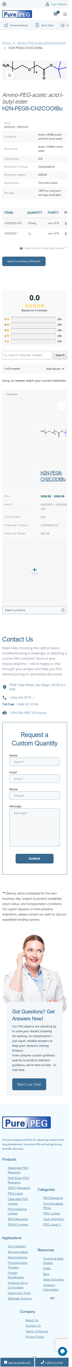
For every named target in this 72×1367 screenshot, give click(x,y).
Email (13, 772)
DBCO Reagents (19, 1188)
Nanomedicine (17, 1257)
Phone (13, 789)
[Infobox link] (44, 25)
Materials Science (20, 1298)
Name (13, 755)
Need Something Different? (23, 261)
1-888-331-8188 (54, 1362)
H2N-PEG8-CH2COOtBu (53, 476)
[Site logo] (17, 14)
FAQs (47, 1268)
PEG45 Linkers (18, 1224)
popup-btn (15, 26)
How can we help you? (19, 1362)
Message (15, 806)
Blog (46, 1274)
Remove (62, 406)
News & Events (53, 1279)
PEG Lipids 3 (52, 1224)
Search (60, 355)
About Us (31, 1320)
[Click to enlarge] (9, 75)
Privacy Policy (34, 1337)
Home (6, 43)
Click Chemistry (53, 1219)
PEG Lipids (15, 1193)
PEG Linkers (51, 1213)
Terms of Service (36, 1331)
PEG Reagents (53, 1198)
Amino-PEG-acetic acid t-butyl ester (32, 98)
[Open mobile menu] (65, 14)
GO (52, 1298)
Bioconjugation (18, 1252)
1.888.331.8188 (27, 704)
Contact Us (33, 1325)
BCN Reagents (18, 1219)
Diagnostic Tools (19, 1293)
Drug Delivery (17, 1246)
